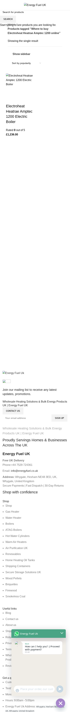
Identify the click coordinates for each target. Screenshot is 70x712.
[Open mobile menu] (4, 5)
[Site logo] (35, 4)
